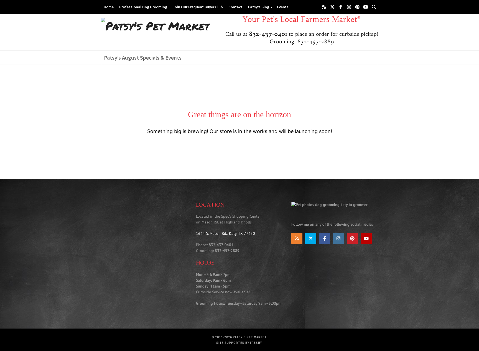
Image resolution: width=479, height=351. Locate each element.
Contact (235, 6)
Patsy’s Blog (258, 6)
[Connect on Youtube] (365, 7)
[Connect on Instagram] (349, 7)
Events (283, 6)
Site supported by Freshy (239, 343)
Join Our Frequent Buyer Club (198, 6)
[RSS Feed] (324, 7)
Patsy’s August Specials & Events (143, 57)
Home (109, 6)
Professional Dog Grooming (143, 6)
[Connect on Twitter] (332, 7)
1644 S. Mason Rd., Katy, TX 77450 (225, 233)
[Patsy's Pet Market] (155, 25)
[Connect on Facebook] (341, 7)
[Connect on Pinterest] (357, 7)
